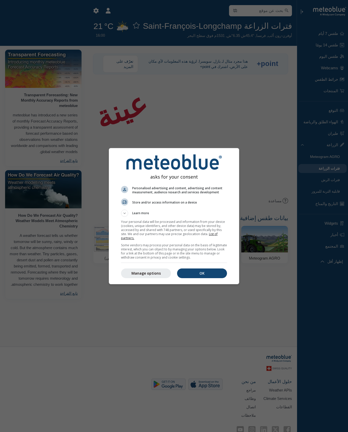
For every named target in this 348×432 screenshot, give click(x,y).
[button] (174, 213)
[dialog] (174, 216)
